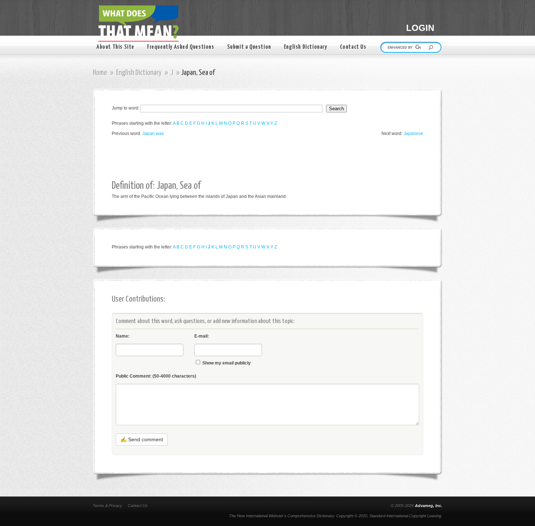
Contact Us (353, 47)
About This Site (115, 47)
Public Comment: (156, 376)
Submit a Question (249, 47)
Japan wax (153, 133)
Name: (123, 336)
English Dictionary (305, 47)
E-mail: (201, 336)
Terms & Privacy (107, 505)
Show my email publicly (226, 363)
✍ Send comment (141, 439)
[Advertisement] (244, 158)
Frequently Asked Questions (180, 47)
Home (100, 72)
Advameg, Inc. (428, 505)
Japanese (413, 133)
